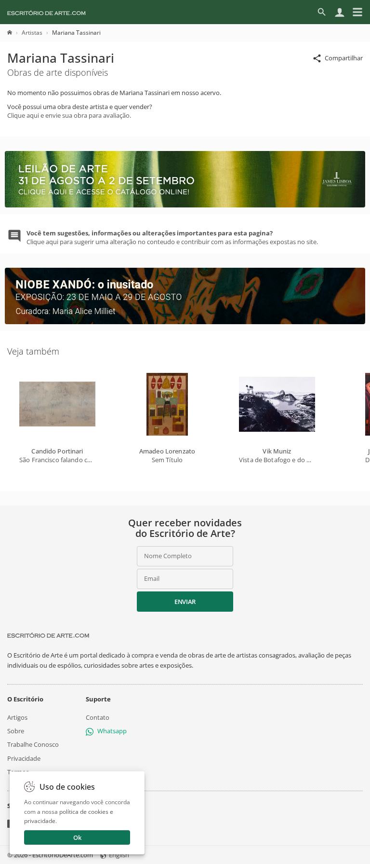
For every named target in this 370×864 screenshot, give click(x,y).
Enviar (185, 601)
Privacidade (23, 758)
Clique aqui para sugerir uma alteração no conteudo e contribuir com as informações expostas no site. (172, 237)
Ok (77, 837)
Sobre (15, 731)
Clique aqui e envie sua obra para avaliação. (69, 115)
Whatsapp (112, 731)
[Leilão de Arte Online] (185, 205)
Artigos (17, 717)
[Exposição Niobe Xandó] (185, 321)
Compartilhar (344, 58)
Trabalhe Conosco (33, 744)
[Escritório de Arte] (46, 12)
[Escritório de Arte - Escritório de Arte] (48, 635)
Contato (97, 717)
